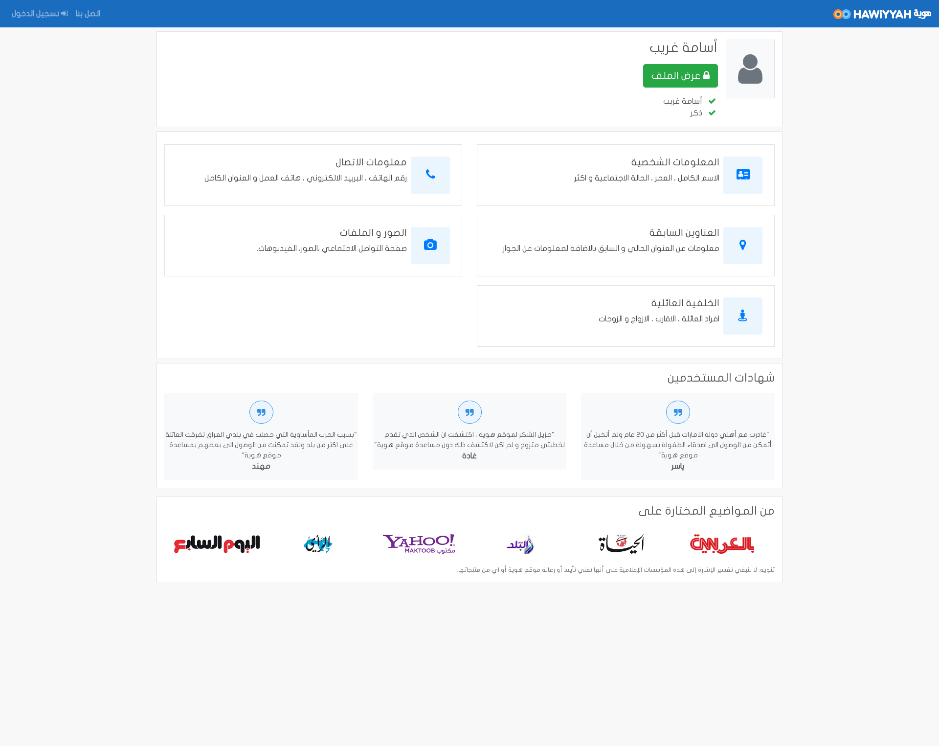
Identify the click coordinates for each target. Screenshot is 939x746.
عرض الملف (677, 75)
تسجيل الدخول (36, 14)
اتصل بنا (88, 14)
